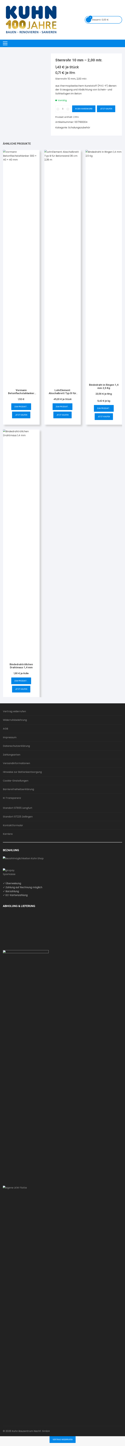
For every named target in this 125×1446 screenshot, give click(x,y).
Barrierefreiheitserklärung (18, 789)
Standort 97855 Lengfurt (17, 808)
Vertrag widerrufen (14, 711)
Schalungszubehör (79, 127)
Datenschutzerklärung (16, 746)
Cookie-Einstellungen (15, 780)
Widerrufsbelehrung (15, 720)
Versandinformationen (16, 763)
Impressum (9, 737)
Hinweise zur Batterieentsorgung (22, 772)
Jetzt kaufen (106, 108)
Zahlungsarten (11, 754)
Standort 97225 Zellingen (18, 816)
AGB (5, 728)
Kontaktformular (13, 825)
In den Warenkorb (83, 108)
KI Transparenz (12, 798)
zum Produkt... (21, 406)
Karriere (8, 834)
